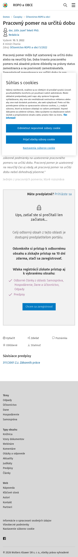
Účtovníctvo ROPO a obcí (38, 17)
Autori (6, 497)
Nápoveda (9, 487)
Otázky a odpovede (14, 453)
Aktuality (8, 458)
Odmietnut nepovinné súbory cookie (38, 128)
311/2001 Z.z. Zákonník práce (21, 362)
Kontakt (7, 502)
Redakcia (14, 34)
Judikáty (7, 463)
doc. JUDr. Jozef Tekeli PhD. (24, 30)
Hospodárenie (11, 414)
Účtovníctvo (10, 404)
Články (7, 473)
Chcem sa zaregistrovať (39, 306)
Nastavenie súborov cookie (18, 528)
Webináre (8, 443)
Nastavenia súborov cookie (39, 148)
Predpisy (8, 468)
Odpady (7, 400)
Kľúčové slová (11, 492)
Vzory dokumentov (13, 439)
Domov (6, 17)
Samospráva (10, 419)
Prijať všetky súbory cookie (39, 139)
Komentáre (9, 448)
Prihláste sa (63, 194)
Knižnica (8, 434)
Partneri (7, 507)
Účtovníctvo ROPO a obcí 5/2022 (28, 47)
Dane (6, 409)
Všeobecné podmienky (16, 524)
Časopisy (17, 17)
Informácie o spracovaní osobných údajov (27, 520)
